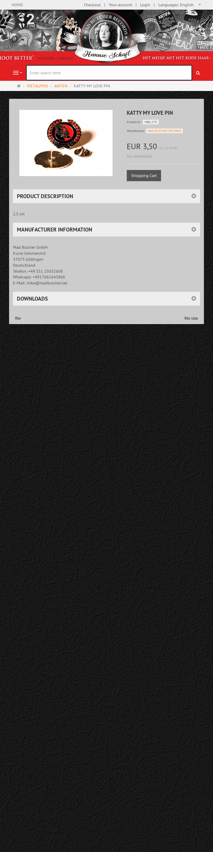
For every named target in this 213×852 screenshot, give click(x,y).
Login (145, 4)
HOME (17, 4)
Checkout (92, 4)
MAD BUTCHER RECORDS (164, 131)
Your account (120, 4)
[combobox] (180, 5)
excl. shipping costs (139, 156)
